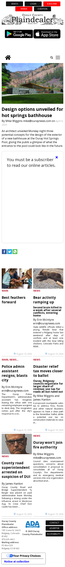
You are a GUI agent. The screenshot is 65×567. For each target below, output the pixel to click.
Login (33, 3)
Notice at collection (16, 561)
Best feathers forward (14, 299)
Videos (14, 3)
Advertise (54, 528)
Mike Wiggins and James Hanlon (46, 397)
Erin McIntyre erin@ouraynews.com (46, 321)
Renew (24, 8)
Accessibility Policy (55, 534)
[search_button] (51, 57)
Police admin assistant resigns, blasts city (15, 373)
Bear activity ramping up (44, 299)
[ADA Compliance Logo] (32, 528)
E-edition (42, 8)
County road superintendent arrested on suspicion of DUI (16, 470)
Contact (54, 522)
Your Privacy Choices (27, 555)
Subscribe (52, 3)
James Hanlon (14, 483)
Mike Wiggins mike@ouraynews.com (28, 121)
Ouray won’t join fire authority (47, 444)
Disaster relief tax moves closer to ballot (48, 371)
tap (58, 57)
